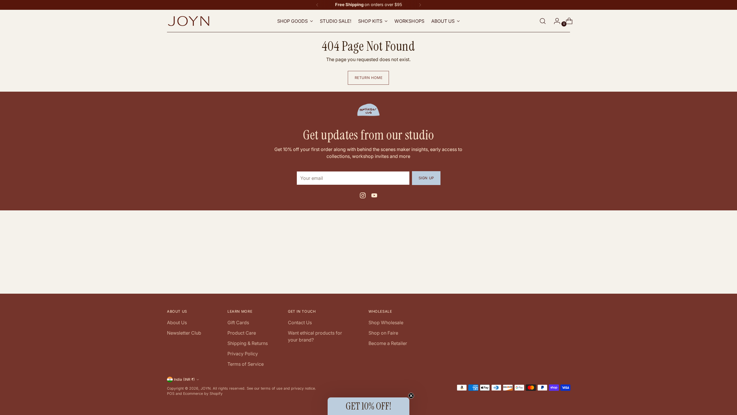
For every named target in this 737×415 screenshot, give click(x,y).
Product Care (241, 333)
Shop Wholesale (385, 322)
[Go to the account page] (555, 21)
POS (170, 393)
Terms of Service (245, 364)
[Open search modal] (542, 21)
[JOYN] (188, 21)
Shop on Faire (383, 333)
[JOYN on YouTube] (374, 196)
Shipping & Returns (247, 343)
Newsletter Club (184, 333)
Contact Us (300, 322)
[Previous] (317, 5)
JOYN (205, 388)
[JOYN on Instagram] (362, 196)
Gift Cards (238, 322)
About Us (177, 322)
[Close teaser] (411, 396)
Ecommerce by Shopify (203, 393)
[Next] (420, 5)
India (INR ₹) (184, 379)
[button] (368, 406)
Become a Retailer (387, 343)
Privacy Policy (242, 353)
